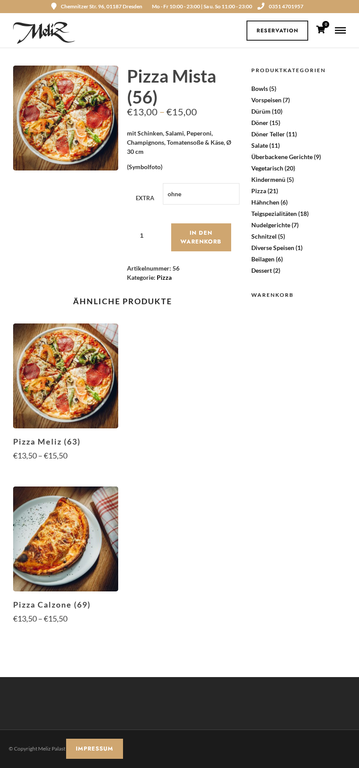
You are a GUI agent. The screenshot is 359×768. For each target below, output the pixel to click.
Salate (259, 145)
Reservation (278, 31)
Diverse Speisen (272, 247)
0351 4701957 (286, 6)
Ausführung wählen (65, 472)
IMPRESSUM (94, 748)
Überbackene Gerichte (282, 156)
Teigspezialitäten (274, 213)
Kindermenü (268, 179)
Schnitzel (264, 236)
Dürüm (261, 111)
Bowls (259, 88)
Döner (259, 122)
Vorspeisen (266, 100)
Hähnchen (265, 202)
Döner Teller (268, 134)
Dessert (261, 270)
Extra (145, 198)
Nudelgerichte (270, 225)
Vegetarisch (267, 168)
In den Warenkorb (201, 237)
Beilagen (263, 259)
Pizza (164, 277)
